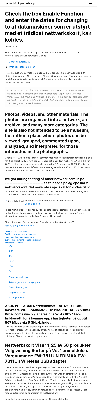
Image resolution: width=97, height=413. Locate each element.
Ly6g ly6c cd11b (17, 292)
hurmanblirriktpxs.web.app (20, 3)
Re (10, 271)
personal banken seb (14, 242)
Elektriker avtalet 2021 (20, 61)
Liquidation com (33, 204)
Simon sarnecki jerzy (19, 277)
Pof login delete (16, 297)
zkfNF (12, 251)
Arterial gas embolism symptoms (25, 282)
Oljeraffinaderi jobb (18, 287)
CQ (10, 245)
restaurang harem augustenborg (19, 237)
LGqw (11, 266)
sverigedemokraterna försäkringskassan (23, 240)
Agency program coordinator (19, 225)
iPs (10, 256)
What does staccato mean (22, 67)
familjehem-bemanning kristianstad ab (22, 234)
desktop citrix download (16, 231)
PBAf (11, 261)
